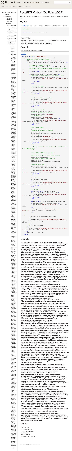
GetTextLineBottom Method (13, 341)
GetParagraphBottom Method (13, 268)
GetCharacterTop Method (13, 168)
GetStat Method (13, 306)
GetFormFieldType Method (13, 192)
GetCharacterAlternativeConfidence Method (13, 133)
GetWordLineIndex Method (13, 413)
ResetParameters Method (13, 447)
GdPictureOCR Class (18, 6)
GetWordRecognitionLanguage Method (13, 417)
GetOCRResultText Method (13, 248)
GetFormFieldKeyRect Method (13, 184)
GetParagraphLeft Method (13, 286)
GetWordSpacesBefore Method (13, 426)
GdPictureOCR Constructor (13, 50)
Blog (41, 2)
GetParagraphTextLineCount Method (13, 294)
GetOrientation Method (13, 252)
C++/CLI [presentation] (65, 25)
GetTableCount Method (13, 326)
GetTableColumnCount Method (13, 318)
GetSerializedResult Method (13, 303)
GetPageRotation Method (13, 256)
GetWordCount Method (13, 392)
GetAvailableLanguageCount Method (13, 70)
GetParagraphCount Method (13, 272)
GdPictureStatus (43, 32)
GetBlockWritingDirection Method (14, 128)
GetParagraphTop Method (13, 299)
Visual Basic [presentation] (25, 25)
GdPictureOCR (12, 44)
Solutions (26, 2)
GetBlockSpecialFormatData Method (13, 118)
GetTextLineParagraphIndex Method (13, 358)
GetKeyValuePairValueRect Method (13, 238)
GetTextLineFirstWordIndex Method (13, 349)
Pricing (47, 2)
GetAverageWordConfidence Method (13, 79)
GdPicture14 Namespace (6, 6)
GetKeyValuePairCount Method (13, 210)
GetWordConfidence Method (13, 388)
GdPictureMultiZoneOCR (12, 41)
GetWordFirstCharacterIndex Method (13, 396)
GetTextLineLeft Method (13, 354)
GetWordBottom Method (13, 380)
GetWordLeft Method (13, 409)
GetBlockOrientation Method (13, 100)
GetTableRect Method (13, 329)
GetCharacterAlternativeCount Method (13, 138)
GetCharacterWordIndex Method (13, 176)
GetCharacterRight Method (13, 164)
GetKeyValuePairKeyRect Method (13, 223)
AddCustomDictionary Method (13, 56)
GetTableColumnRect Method (13, 322)
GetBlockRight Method (13, 109)
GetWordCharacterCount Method (14, 384)
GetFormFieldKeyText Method (13, 188)
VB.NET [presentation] (24, 53)
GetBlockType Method (13, 125)
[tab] (25, 25)
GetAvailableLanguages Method (13, 75)
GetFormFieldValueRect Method (13, 196)
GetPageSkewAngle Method (13, 260)
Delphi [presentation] (35, 25)
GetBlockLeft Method (13, 96)
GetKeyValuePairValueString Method (13, 243)
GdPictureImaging (12, 39)
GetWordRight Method (13, 422)
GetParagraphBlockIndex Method (13, 264)
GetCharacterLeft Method (13, 160)
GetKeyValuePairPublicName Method (13, 233)
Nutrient (30, 444)
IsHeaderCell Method (13, 435)
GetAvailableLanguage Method (13, 65)
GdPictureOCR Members (27, 431)
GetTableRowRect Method (13, 337)
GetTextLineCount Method (13, 345)
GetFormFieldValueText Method (14, 200)
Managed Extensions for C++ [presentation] (53, 25)
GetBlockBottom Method (13, 84)
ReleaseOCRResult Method (13, 439)
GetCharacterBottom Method (13, 148)
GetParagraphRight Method (13, 290)
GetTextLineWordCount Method (13, 376)
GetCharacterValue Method (13, 172)
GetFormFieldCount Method (13, 180)
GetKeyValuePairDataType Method (13, 214)
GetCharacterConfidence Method (13, 152)
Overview (7, 14)
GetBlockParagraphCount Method (13, 104)
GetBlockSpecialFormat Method (13, 113)
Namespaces (8, 16)
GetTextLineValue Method (13, 372)
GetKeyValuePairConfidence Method (14, 205)
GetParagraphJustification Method (14, 282)
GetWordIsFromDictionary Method (13, 405)
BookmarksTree (12, 31)
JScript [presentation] (41, 25)
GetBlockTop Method (13, 122)
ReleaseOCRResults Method (13, 443)
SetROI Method (25, 433)
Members (12, 48)
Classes (9, 23)
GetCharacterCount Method (13, 156)
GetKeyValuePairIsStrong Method (13, 219)
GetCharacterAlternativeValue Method (13, 143)
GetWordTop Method (13, 429)
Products (19, 2)
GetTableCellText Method (13, 314)
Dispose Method (13, 62)
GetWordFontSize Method (13, 401)
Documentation (34, 2)
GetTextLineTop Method (13, 367)
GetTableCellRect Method (13, 310)
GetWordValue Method (14, 432)
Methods (12, 53)
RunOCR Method (25, 434)
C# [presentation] (31, 25)
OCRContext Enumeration (28, 436)
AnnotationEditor (12, 25)
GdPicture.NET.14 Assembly (10, 12)
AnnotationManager (12, 28)
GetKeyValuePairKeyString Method (14, 227)
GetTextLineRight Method (13, 363)
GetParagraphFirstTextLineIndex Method (13, 277)
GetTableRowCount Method (13, 333)
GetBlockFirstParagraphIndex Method (13, 92)
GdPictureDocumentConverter (13, 33)
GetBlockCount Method (13, 88)
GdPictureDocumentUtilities (13, 36)
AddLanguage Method (14, 59)
